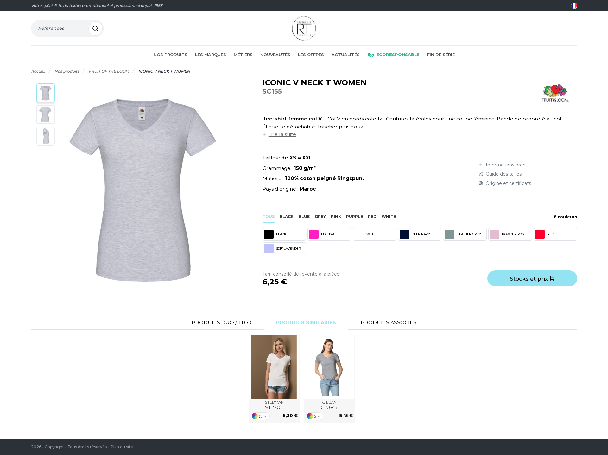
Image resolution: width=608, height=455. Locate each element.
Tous (269, 216)
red (372, 216)
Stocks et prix (529, 279)
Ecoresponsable (398, 54)
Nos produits (170, 54)
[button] (45, 92)
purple (354, 216)
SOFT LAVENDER (288, 248)
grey (320, 216)
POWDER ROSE (514, 234)
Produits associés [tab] (388, 323)
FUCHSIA (327, 234)
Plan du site (122, 447)
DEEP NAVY (421, 234)
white (389, 216)
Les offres (311, 54)
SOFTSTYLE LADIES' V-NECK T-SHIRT (329, 367)
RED (550, 234)
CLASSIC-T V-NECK (274, 366)
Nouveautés (275, 54)
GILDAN (329, 405)
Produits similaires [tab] (306, 323)
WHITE (371, 234)
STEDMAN (274, 405)
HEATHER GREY (469, 234)
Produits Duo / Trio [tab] (221, 323)
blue (304, 216)
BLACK (281, 234)
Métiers (243, 54)
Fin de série (441, 54)
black (287, 216)
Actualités (346, 54)
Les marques (210, 54)
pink (336, 216)
